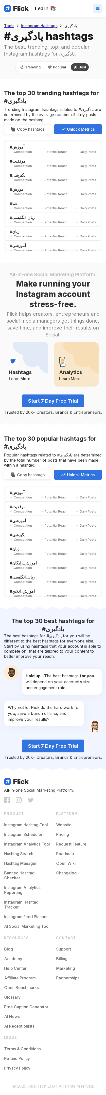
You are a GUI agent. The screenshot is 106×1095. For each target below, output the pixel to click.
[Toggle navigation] (97, 8)
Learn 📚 (45, 8)
